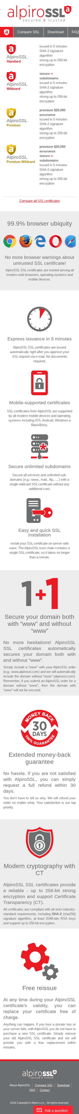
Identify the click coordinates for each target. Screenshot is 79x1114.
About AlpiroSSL (19, 1085)
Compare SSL (28, 32)
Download (56, 32)
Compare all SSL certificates (39, 201)
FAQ (32, 1090)
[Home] (6, 32)
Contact (45, 1090)
